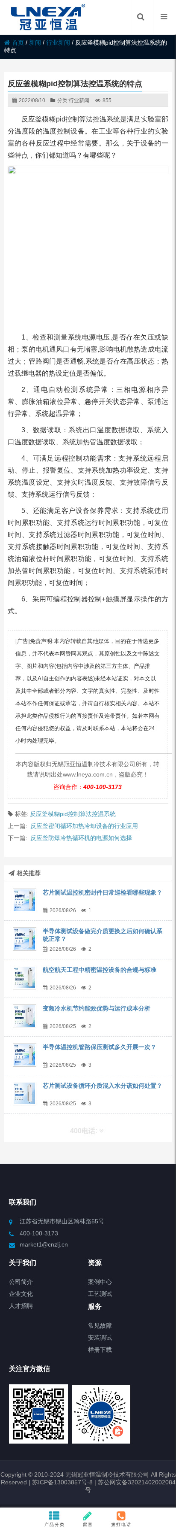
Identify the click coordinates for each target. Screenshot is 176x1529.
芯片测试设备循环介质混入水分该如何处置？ (102, 1085)
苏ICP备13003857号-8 (61, 1482)
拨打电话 (121, 1524)
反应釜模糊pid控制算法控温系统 (73, 813)
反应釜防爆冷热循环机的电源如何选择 (81, 837)
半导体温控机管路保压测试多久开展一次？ (99, 1047)
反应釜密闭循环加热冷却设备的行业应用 (84, 825)
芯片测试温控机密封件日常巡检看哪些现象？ (102, 892)
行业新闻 (58, 42)
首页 (18, 42)
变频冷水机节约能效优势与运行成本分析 (96, 1008)
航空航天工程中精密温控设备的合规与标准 (99, 969)
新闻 (35, 42)
